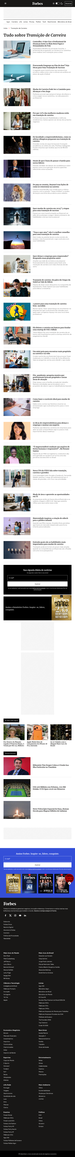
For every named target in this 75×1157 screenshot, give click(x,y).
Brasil (40, 1118)
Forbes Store (8, 924)
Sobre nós (7, 921)
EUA (40, 1115)
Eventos (41, 1069)
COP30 (41, 1099)
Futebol (6, 1069)
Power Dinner (8, 1115)
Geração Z (42, 1036)
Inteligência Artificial (10, 986)
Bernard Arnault (9, 967)
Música (41, 1072)
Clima (40, 1088)
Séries (40, 1060)
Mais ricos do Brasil (46, 953)
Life (20, 22)
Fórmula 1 (6, 1066)
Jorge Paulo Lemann (45, 961)
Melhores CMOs (44, 1008)
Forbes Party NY (9, 1126)
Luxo (5, 1099)
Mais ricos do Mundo (11, 953)
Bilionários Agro (44, 989)
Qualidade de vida (9, 1096)
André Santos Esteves (46, 973)
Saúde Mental (43, 1033)
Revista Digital (8, 927)
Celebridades (43, 1066)
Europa (41, 1126)
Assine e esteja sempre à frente (45, 911)
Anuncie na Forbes (9, 930)
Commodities (8, 1044)
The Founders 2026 (45, 1020)
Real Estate (52, 22)
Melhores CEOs (44, 1003)
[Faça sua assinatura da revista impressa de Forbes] (13, 883)
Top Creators (43, 1023)
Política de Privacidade (38, 588)
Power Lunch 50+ (9, 1121)
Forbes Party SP (9, 1132)
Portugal (6, 1088)
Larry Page (7, 973)
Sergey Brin (7, 975)
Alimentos (42, 1096)
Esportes (7, 1057)
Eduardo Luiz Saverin (45, 956)
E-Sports (6, 1063)
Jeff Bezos (7, 961)
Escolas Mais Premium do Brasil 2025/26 (52, 1000)
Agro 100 (41, 986)
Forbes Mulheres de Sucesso (13, 1140)
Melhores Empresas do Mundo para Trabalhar (53, 1011)
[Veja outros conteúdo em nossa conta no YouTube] (20, 915)
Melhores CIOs (43, 1006)
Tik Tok (6, 997)
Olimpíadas (7, 1077)
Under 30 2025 (43, 1025)
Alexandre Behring (44, 970)
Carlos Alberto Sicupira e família (49, 967)
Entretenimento (45, 1057)
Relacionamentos (44, 1039)
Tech (44, 22)
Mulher (38, 22)
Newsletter (7, 938)
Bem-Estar (43, 1030)
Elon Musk (7, 956)
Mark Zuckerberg (9, 959)
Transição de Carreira (19, 28)
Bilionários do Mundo (45, 994)
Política (42, 1112)
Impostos (7, 1041)
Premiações (42, 1074)
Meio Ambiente (44, 1085)
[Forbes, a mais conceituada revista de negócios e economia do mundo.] (37, 3)
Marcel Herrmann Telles (46, 964)
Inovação (7, 992)
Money (31, 22)
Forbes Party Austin (10, 1129)
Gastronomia (8, 1093)
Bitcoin (6, 1033)
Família (41, 1041)
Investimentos (8, 1039)
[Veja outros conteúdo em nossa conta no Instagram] (15, 915)
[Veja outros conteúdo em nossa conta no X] (10, 915)
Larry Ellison (7, 964)
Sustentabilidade (44, 1090)
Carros (6, 1107)
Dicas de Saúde (44, 1047)
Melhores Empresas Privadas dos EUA (51, 1014)
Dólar (5, 1050)
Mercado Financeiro (10, 1036)
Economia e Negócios (12, 1030)
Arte (5, 1102)
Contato (6, 933)
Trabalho (42, 1044)
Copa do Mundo (9, 1060)
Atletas (6, 1080)
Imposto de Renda (10, 1053)
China (40, 1121)
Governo (41, 1123)
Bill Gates (7, 978)
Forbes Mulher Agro (10, 1143)
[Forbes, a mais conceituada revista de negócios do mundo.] (37, 903)
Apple (5, 1000)
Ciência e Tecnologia (11, 983)
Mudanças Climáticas (46, 1093)
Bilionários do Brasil (65, 22)
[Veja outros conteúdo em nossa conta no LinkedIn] (25, 915)
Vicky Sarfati (43, 959)
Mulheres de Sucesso (45, 1017)
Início (6, 28)
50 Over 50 (42, 997)
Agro (8, 22)
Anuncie (68, 3)
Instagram (7, 994)
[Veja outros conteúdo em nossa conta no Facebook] (5, 915)
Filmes (41, 1063)
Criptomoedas (8, 1047)
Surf (5, 1072)
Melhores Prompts (10, 989)
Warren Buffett (8, 970)
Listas (25, 22)
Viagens (6, 1090)
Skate (5, 1074)
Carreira (15, 22)
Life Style (7, 1085)
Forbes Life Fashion (10, 1123)
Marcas (6, 1105)
